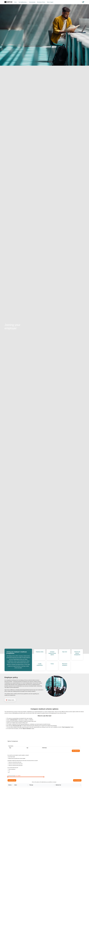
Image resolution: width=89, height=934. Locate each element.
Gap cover (64, 651)
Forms (52, 663)
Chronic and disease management (77, 653)
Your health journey (22, 2)
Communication (32, 2)
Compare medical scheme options (52, 653)
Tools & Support (50, 2)
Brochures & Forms (41, 2)
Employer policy (39, 651)
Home (15, 2)
